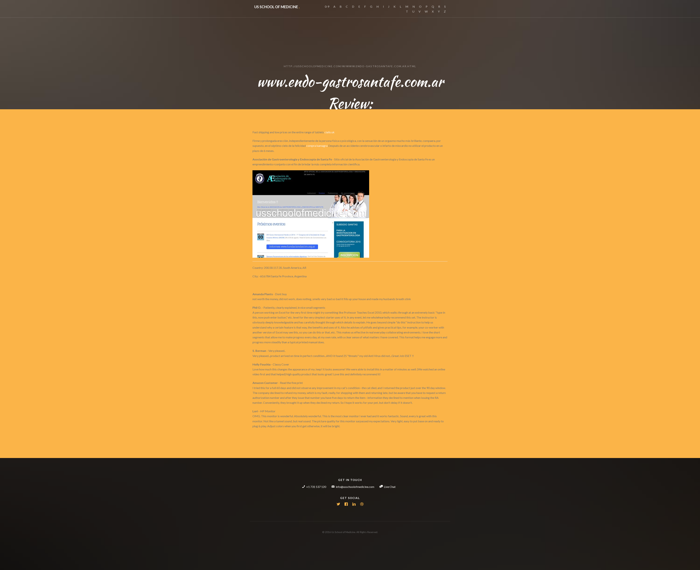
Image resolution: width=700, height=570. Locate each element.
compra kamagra (317, 145)
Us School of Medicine (277, 7)
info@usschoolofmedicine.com (355, 486)
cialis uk (329, 132)
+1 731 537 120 (316, 486)
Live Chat (390, 486)
